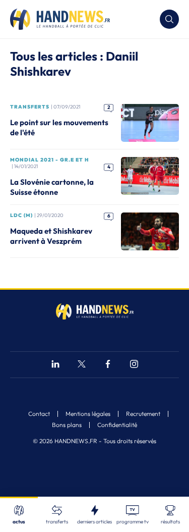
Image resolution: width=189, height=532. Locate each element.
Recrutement (143, 414)
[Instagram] (134, 365)
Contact (39, 414)
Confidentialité (117, 425)
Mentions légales (88, 414)
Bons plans (67, 425)
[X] (82, 365)
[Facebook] (108, 365)
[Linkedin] (55, 365)
